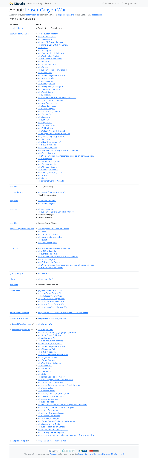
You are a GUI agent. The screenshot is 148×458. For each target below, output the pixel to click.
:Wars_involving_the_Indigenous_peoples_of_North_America (66, 265)
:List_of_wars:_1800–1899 (50, 382)
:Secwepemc (45, 158)
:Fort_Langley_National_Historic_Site (55, 379)
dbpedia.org (97, 15)
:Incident (43, 273)
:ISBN (42, 231)
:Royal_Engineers (47, 106)
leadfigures (16, 192)
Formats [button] (51, 3)
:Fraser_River (45, 72)
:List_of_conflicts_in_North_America (55, 393)
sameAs (15, 290)
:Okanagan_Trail (46, 83)
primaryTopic (19, 440)
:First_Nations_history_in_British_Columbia (58, 150)
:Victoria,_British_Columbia (51, 53)
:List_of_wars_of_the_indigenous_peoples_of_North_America (66, 435)
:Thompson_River (47, 36)
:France (43, 47)
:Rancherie (44, 139)
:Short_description (47, 242)
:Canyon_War (45, 324)
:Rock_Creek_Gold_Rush (50, 335)
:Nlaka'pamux (45, 81)
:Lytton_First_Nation (48, 410)
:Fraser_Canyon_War (52, 318)
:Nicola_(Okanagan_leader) (51, 413)
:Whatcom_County (47, 167)
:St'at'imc (43, 175)
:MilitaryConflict (46, 279)
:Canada (43, 67)
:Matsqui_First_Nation (49, 415)
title (13, 223)
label (14, 284)
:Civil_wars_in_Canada (49, 262)
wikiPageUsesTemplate (22, 228)
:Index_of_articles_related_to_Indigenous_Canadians (62, 404)
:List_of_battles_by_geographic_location (57, 332)
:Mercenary (44, 95)
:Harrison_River (46, 390)
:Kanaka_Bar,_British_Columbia (53, 45)
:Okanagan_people (48, 169)
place (14, 200)
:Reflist (42, 240)
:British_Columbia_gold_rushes (53, 429)
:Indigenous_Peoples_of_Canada (53, 228)
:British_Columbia (47, 64)
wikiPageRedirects (21, 324)
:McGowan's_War (47, 39)
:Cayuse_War (45, 122)
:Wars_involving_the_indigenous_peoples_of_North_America (66, 156)
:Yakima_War (45, 114)
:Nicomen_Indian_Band (49, 418)
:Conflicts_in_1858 (47, 147)
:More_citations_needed (50, 237)
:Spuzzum (44, 117)
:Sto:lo (42, 178)
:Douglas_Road (46, 402)
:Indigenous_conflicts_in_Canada (54, 133)
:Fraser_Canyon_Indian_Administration (56, 421)
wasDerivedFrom (19, 312)
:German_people (47, 164)
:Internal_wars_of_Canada (51, 181)
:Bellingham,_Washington (50, 86)
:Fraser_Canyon (46, 108)
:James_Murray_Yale (48, 399)
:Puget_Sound (45, 92)
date (13, 186)
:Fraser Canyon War (50, 290)
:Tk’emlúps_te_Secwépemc (51, 432)
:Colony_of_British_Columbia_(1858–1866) (57, 97)
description (16, 28)
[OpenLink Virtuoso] (54, 450)
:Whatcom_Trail (46, 125)
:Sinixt (42, 374)
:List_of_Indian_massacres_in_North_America (59, 385)
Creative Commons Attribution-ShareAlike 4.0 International (101, 454)
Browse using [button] (35, 3)
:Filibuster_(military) (48, 33)
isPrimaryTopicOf (19, 318)
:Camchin (43, 120)
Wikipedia (53, 454)
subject (14, 248)
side (13, 209)
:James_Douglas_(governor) (51, 136)
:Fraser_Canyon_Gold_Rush (51, 75)
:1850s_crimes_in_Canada (50, 172)
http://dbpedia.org (66, 15)
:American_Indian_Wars (50, 58)
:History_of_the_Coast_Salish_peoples (56, 407)
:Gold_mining (45, 128)
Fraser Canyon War (45, 9)
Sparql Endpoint (130, 3)
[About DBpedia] (17, 3)
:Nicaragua (44, 50)
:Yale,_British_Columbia (49, 111)
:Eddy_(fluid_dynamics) (49, 142)
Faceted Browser (111, 3)
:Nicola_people (46, 78)
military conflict (32, 15)
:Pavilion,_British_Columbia (51, 396)
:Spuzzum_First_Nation (49, 161)
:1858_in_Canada (47, 144)
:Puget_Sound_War (48, 357)
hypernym (16, 273)
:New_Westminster (48, 103)
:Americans (44, 61)
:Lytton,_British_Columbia (50, 100)
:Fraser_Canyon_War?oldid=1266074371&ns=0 (63, 312)
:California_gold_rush (49, 89)
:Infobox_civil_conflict (49, 234)
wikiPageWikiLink (19, 33)
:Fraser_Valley (45, 388)
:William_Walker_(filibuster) (51, 131)
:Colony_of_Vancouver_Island (52, 70)
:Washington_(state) (48, 56)
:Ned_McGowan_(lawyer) (50, 42)
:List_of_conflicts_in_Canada (51, 427)
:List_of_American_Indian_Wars (53, 354)
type (13, 279)
